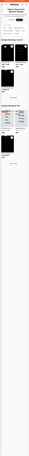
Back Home (11, 19)
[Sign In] (6, 4)
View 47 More (13, 163)
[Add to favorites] (11, 46)
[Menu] (2, 4)
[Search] (22, 4)
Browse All (19, 19)
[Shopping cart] (26, 4)
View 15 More (13, 97)
